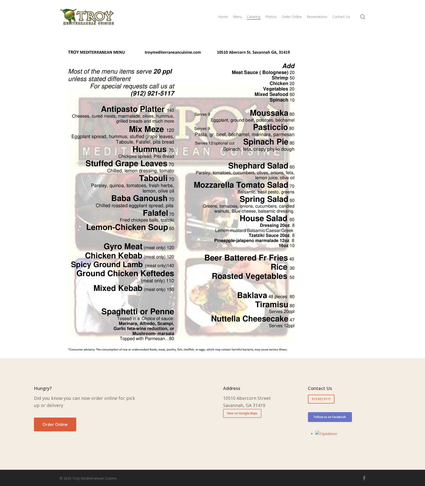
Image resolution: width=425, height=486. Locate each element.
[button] (55, 424)
